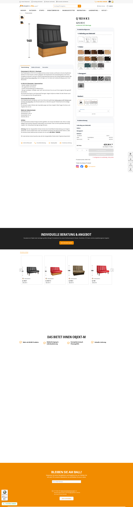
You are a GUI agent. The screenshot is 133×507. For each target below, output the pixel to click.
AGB (70, 492)
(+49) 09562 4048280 (101, 1)
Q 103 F (24, 281)
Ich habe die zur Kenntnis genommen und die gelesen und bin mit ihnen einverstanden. (67, 492)
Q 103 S (71, 281)
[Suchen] (79, 6)
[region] (46, 38)
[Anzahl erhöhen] (86, 150)
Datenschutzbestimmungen (68, 491)
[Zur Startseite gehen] (28, 6)
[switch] (4, 499)
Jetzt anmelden (66, 498)
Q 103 (93, 281)
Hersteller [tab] (45, 67)
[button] (9, 503)
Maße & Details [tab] (35, 67)
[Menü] (7, 490)
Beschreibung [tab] (25, 67)
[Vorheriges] (20, 270)
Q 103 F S (48, 281)
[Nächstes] (112, 270)
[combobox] (65, 6)
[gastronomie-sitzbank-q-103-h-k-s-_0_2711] (49, 38)
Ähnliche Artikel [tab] (24, 252)
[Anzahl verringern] (77, 150)
